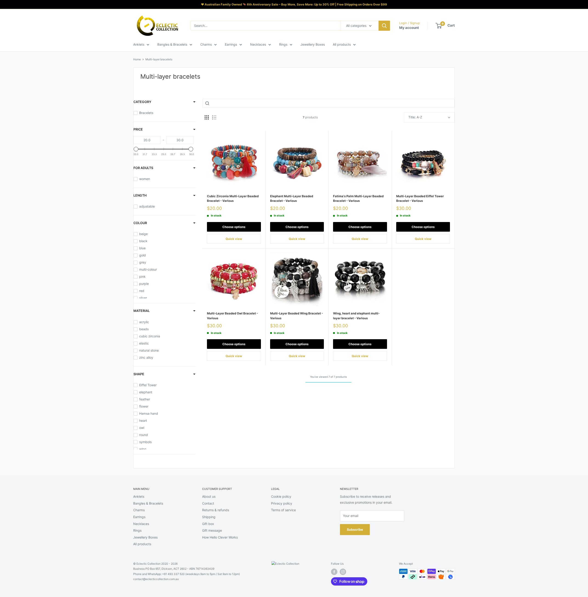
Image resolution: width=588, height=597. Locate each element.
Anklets (138, 44)
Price (138, 129)
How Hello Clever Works (220, 537)
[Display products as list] (214, 117)
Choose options (233, 227)
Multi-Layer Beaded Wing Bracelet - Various (296, 315)
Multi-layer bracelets (158, 59)
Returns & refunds (215, 510)
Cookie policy (281, 496)
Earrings (231, 44)
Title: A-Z (415, 117)
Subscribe (355, 529)
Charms (206, 44)
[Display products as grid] (207, 117)
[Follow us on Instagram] (343, 572)
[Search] (384, 26)
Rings (283, 44)
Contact (208, 503)
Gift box (208, 524)
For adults (143, 168)
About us (208, 496)
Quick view (234, 239)
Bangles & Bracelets (172, 44)
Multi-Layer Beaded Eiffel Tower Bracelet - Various (420, 198)
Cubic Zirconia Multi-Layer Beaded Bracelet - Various (233, 198)
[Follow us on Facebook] (334, 572)
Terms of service (283, 510)
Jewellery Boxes (312, 44)
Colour (140, 223)
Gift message (212, 530)
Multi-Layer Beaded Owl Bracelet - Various (232, 315)
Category (142, 102)
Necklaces (258, 44)
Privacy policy (281, 503)
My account (409, 27)
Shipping (208, 517)
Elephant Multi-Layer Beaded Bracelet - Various (291, 198)
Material (141, 311)
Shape (138, 374)
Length (140, 195)
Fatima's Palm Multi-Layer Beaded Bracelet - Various (358, 198)
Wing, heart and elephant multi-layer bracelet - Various (356, 315)
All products (342, 44)
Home (137, 59)
